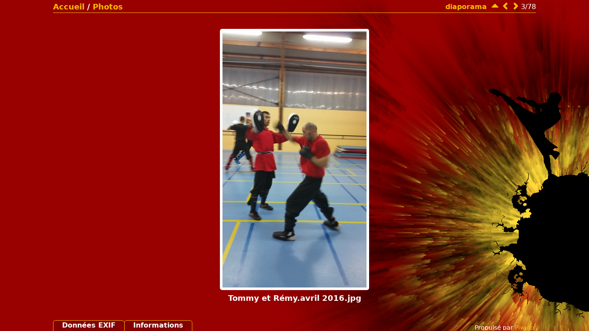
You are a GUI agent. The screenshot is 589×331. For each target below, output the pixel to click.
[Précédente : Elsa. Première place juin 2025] (505, 6)
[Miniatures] (495, 6)
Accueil (69, 6)
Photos (108, 6)
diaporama (466, 7)
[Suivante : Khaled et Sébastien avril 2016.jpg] (516, 6)
